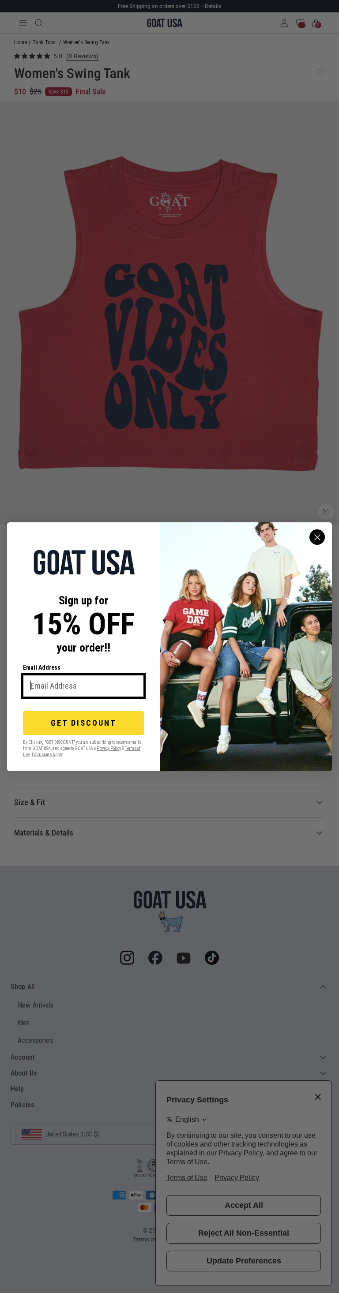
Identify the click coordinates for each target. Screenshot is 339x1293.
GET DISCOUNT (84, 722)
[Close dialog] (317, 537)
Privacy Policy (109, 748)
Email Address (41, 667)
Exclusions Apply (47, 754)
